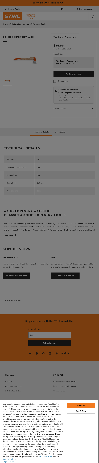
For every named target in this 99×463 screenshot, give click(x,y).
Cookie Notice (9, 459)
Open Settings (81, 411)
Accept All (81, 405)
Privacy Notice (45, 456)
